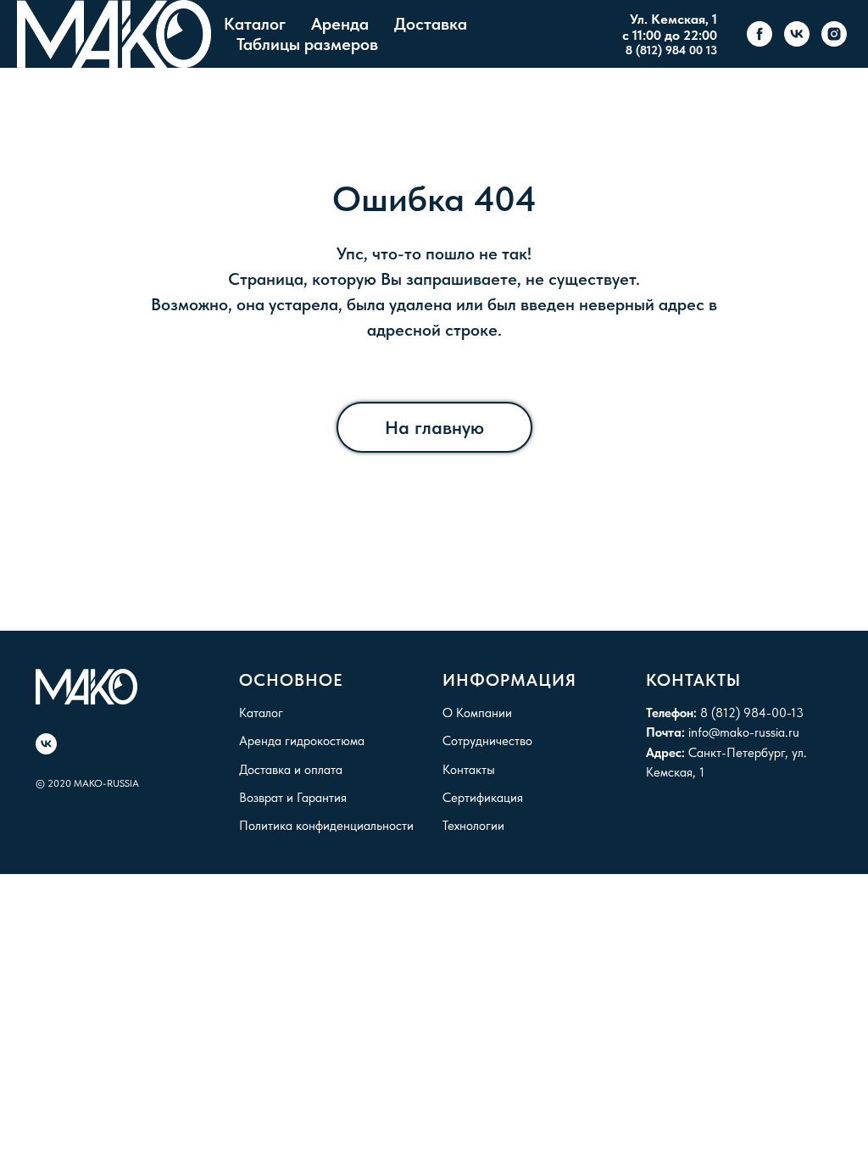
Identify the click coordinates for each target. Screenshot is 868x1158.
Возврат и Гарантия (293, 797)
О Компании (477, 713)
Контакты (468, 769)
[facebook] (759, 34)
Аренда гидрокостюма (301, 741)
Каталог (255, 24)
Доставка (430, 24)
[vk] (797, 34)
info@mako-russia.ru (743, 732)
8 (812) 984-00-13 (752, 713)
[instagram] (834, 34)
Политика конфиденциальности (326, 825)
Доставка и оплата (290, 769)
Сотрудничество (487, 741)
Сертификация (482, 797)
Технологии (473, 825)
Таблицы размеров (307, 44)
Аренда (340, 24)
